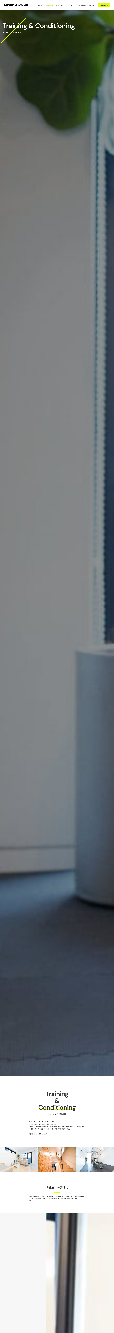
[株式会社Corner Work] (16, 5)
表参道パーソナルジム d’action (38, 1134)
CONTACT (103, 5)
